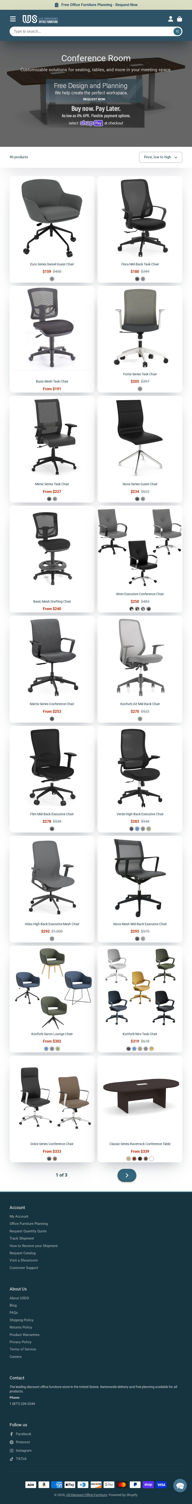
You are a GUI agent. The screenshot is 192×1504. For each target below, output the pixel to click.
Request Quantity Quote (28, 1231)
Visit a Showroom (24, 1260)
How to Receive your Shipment (34, 1246)
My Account (19, 1216)
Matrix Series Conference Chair (52, 669)
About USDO (19, 1298)
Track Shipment (22, 1238)
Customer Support (24, 1268)
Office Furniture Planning (29, 1224)
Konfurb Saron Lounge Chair (52, 999)
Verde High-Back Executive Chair (140, 779)
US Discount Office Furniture (86, 1495)
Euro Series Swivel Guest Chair (52, 229)
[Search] (177, 31)
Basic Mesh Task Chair (52, 339)
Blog (13, 1305)
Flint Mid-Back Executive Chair (52, 779)
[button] (180, 1485)
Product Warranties (25, 1335)
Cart (179, 19)
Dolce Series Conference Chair (52, 1109)
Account (171, 19)
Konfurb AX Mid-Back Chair (140, 669)
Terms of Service (23, 1349)
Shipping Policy (21, 1320)
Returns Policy (21, 1327)
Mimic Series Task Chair (52, 449)
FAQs (14, 1313)
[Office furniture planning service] (94, 101)
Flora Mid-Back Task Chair (140, 229)
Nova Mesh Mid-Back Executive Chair (140, 889)
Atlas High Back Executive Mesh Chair (52, 889)
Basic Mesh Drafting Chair (52, 559)
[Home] (40, 19)
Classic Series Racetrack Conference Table (140, 1109)
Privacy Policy (20, 1342)
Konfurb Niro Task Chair (140, 999)
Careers (16, 1357)
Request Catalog (23, 1253)
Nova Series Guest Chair (140, 449)
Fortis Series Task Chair (140, 339)
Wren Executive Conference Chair (140, 559)
